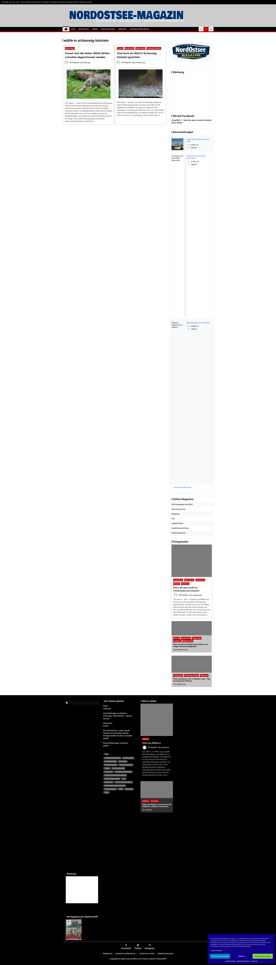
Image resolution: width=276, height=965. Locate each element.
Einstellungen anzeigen (263, 956)
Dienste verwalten (216, 950)
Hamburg (175, 514)
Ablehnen (241, 956)
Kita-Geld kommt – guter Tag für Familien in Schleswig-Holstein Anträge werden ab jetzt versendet (117, 733)
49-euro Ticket (108, 771)
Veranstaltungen (108, 29)
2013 (106, 792)
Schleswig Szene (179, 533)
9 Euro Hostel (122, 761)
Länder (95, 29)
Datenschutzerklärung (243, 961)
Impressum (254, 961)
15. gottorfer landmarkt (118, 768)
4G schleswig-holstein (110, 761)
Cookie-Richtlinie (230, 961)
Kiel (173, 519)
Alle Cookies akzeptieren (220, 956)
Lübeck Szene (177, 523)
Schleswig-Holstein (154, 48)
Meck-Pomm (189, 580)
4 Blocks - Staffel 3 (128, 758)
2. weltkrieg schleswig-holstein (112, 758)
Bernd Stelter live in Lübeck (198, 323)
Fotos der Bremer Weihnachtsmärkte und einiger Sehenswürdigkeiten (190, 645)
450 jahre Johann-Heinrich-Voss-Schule (115, 785)
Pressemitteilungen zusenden (115, 743)
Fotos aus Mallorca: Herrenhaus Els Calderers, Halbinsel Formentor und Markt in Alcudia (156, 805)
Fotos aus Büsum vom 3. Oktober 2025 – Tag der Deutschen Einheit (191, 680)
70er (124, 778)
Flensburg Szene (179, 509)
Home (73, 29)
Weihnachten (188, 641)
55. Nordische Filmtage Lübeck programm (115, 775)
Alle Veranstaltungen (182, 487)
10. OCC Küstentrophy (110, 765)
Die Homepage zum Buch (182, 504)
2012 (120, 789)
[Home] (66, 29)
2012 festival (129, 789)
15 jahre (107, 768)
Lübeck (120, 48)
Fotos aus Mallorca (151, 743)
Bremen (176, 638)
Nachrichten (83, 29)
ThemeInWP (161, 959)
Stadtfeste (177, 641)
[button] (201, 29)
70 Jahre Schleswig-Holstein (112, 778)
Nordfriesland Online (180, 528)
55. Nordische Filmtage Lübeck (123, 771)
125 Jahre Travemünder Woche (124, 782)
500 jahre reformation (110, 789)
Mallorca (146, 739)
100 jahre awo (108, 782)
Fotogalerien (178, 580)
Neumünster (140, 48)
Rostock (176, 584)
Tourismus (185, 584)
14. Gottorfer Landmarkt (126, 765)
